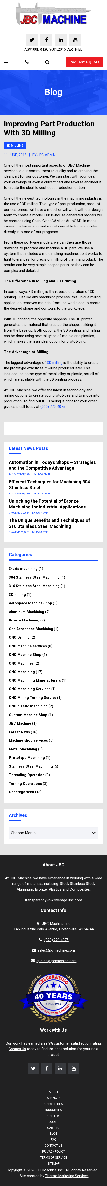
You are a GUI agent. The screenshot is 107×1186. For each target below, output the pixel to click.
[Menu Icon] (6, 62)
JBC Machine (20, 723)
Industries (53, 1109)
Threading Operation (26, 775)
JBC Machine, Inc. (50, 1170)
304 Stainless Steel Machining (34, 577)
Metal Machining (23, 749)
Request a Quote (84, 62)
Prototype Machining (27, 757)
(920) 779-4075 (52, 406)
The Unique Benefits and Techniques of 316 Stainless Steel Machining (49, 523)
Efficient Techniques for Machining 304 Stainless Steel (49, 485)
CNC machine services (28, 646)
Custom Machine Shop (28, 715)
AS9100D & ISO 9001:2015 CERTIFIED (53, 49)
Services (53, 1097)
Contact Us (17, 1049)
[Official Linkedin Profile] (61, 40)
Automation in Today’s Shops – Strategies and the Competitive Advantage (52, 465)
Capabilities (53, 1103)
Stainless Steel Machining (31, 766)
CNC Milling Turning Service (32, 697)
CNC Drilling (19, 637)
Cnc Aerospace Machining (31, 629)
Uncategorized (21, 792)
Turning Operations (25, 783)
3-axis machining (23, 568)
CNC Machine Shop (25, 654)
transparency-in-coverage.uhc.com (53, 900)
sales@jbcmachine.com (56, 950)
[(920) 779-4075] (27, 62)
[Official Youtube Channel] (75, 40)
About (53, 1091)
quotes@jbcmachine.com (56, 961)
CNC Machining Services (29, 689)
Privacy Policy (53, 1151)
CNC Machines (21, 663)
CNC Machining (22, 672)
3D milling (15, 145)
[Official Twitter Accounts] (32, 40)
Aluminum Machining (26, 612)
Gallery (53, 1115)
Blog (53, 1133)
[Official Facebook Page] (46, 40)
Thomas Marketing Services (67, 1176)
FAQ (53, 1139)
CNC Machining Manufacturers (35, 680)
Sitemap (54, 1163)
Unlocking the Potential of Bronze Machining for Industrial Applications (47, 504)
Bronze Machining (24, 620)
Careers (53, 1127)
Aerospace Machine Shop (30, 603)
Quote (53, 1121)
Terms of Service (53, 1157)
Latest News (19, 732)
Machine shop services (28, 740)
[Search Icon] (47, 62)
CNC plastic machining (28, 706)
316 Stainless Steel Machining (34, 586)
